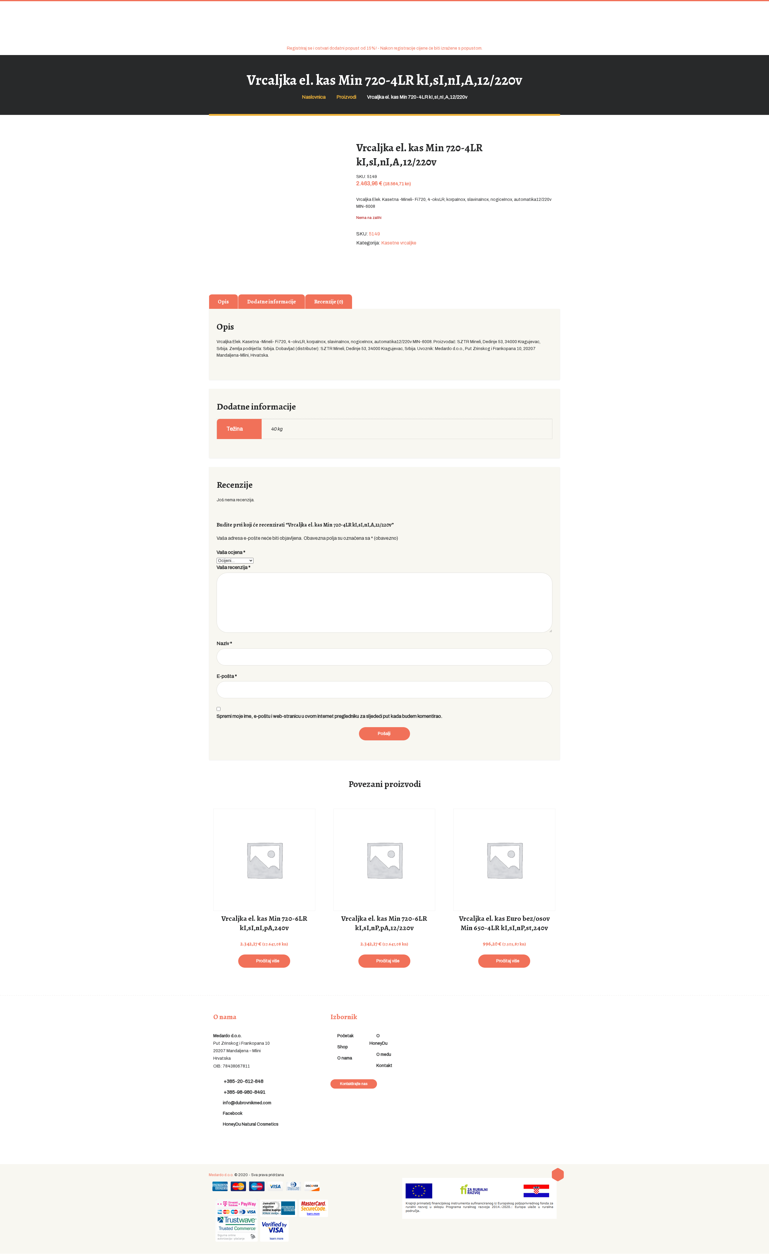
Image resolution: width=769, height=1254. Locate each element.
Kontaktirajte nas (353, 1084)
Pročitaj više (267, 961)
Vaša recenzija (234, 567)
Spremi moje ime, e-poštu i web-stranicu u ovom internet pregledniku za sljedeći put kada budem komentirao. (329, 716)
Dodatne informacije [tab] (271, 301)
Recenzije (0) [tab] (328, 301)
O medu (383, 1054)
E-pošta (227, 676)
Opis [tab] (223, 301)
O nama (344, 1058)
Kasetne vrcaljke (398, 242)
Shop (342, 1047)
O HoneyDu (378, 1040)
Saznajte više (264, 875)
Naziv (224, 643)
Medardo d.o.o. (221, 1175)
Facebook (232, 1113)
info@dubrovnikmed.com (247, 1103)
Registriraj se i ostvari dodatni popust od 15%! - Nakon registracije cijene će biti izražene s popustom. (384, 48)
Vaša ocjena (231, 552)
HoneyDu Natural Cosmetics (250, 1124)
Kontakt (384, 1065)
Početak (345, 1036)
